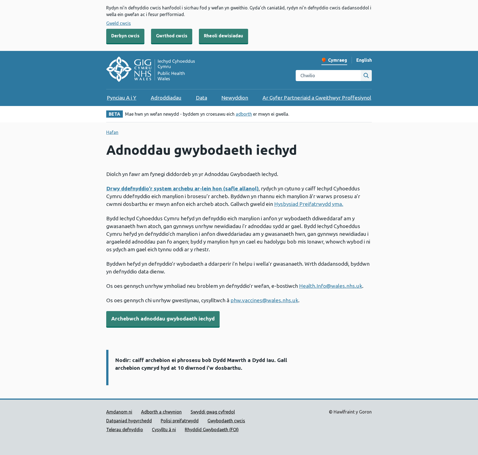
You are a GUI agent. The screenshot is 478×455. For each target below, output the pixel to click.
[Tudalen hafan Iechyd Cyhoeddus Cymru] (150, 70)
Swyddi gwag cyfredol (213, 411)
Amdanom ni (119, 411)
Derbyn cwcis (125, 35)
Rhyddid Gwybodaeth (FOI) (212, 429)
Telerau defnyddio (124, 429)
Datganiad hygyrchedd (129, 420)
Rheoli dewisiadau (223, 35)
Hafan (112, 132)
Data (201, 98)
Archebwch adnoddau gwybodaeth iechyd (163, 319)
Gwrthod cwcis (171, 35)
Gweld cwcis (118, 23)
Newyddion (234, 98)
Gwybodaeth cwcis (226, 420)
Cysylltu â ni (164, 429)
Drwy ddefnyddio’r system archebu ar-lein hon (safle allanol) (182, 188)
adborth (244, 114)
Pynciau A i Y (121, 98)
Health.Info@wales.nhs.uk (330, 286)
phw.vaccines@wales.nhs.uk (264, 300)
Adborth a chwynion (161, 411)
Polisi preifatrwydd (180, 420)
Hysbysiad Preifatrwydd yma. (308, 204)
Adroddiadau (166, 98)
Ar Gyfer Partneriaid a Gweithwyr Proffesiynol (317, 98)
